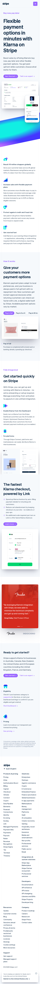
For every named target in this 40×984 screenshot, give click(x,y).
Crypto (6, 801)
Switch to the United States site (15, 979)
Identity (6, 815)
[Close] (35, 973)
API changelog (27, 893)
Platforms (25, 812)
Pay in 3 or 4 (20, 313)
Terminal (6, 853)
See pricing (8, 731)
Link (4, 824)
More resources (9, 948)
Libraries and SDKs (29, 896)
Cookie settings (9, 945)
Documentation (27, 885)
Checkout (7, 792)
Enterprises (26, 777)
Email (27, 108)
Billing (5, 786)
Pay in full (9, 313)
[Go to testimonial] (18, 626)
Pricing (5, 777)
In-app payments (28, 801)
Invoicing (6, 818)
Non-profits (26, 840)
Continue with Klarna (29, 330)
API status (25, 890)
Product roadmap (28, 911)
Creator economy (28, 821)
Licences (6, 939)
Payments (7, 832)
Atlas (5, 780)
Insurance (25, 832)
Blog (5, 917)
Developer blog (27, 902)
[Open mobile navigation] (35, 4)
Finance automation (29, 795)
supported (7, 697)
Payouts (6, 835)
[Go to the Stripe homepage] (6, 765)
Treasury (6, 856)
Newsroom (26, 917)
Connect (6, 798)
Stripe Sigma (8, 847)
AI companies (27, 818)
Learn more (9, 524)
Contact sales (27, 922)
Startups (25, 780)
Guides (6, 911)
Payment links (8, 830)
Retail (24, 852)
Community (7, 919)
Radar (5, 838)
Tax (4, 850)
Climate (6, 795)
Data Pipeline (8, 803)
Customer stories (9, 914)
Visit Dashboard (9, 706)
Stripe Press (26, 919)
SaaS (23, 815)
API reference (27, 888)
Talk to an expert (26, 76)
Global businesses (28, 798)
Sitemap (6, 942)
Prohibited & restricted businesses (8, 933)
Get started (10, 675)
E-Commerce (26, 789)
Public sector (26, 849)
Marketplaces (27, 803)
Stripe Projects (27, 899)
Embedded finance (29, 792)
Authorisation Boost (10, 783)
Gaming (24, 824)
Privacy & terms (9, 928)
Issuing (6, 821)
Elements (6, 806)
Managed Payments (10, 827)
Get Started (10, 76)
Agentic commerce (29, 783)
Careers (25, 914)
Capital (6, 789)
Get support (7, 956)
